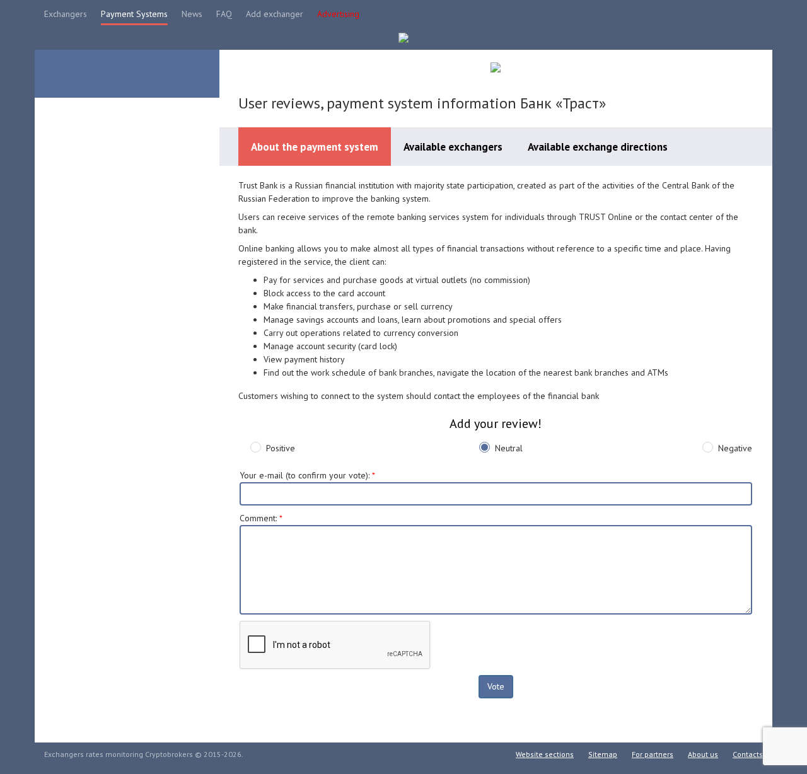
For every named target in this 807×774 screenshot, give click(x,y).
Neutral (509, 448)
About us (703, 754)
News (192, 14)
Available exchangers (453, 147)
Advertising (338, 14)
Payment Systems (134, 14)
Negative (735, 448)
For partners (652, 754)
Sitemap (602, 754)
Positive (280, 448)
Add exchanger (274, 14)
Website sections (545, 754)
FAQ (224, 14)
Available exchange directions (598, 147)
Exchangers (65, 14)
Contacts (748, 754)
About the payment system (314, 147)
